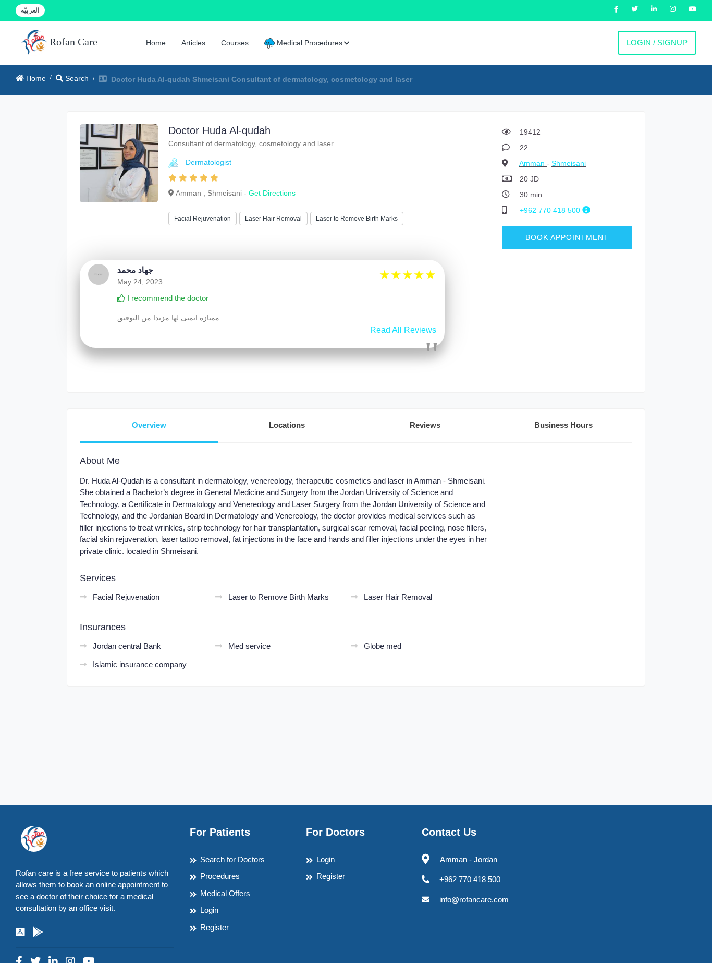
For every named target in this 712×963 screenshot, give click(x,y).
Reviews (425, 424)
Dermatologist (208, 162)
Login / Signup (657, 42)
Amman (533, 163)
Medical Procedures (308, 43)
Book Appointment (567, 237)
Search (76, 78)
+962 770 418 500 (551, 210)
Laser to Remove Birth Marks (357, 218)
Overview (149, 424)
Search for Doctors (232, 859)
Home (156, 43)
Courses (235, 43)
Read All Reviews (403, 330)
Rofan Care (72, 41)
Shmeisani (568, 163)
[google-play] (38, 932)
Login (209, 910)
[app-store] (20, 932)
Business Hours (563, 424)
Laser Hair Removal (273, 218)
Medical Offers (225, 893)
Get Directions (272, 193)
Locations (287, 424)
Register (214, 927)
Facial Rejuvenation (202, 218)
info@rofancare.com (474, 899)
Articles (193, 43)
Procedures (220, 876)
